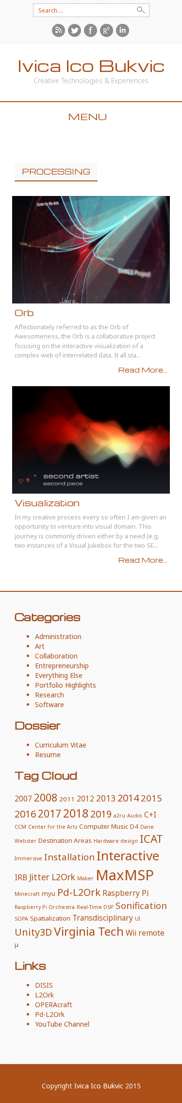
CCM (20, 826)
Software (49, 704)
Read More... (142, 369)
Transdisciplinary (102, 917)
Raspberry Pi (125, 893)
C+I (150, 814)
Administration (58, 636)
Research (49, 694)
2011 (67, 799)
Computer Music (103, 826)
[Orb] (91, 249)
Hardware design (116, 840)
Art (40, 646)
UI (137, 918)
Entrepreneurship (62, 665)
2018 (75, 813)
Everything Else (59, 675)
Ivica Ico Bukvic (91, 65)
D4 (134, 826)
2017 (49, 813)
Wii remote (145, 932)
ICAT (151, 838)
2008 (45, 797)
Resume (48, 754)
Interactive (128, 855)
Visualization (47, 503)
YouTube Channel (62, 1024)
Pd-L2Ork (78, 892)
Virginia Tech (89, 931)
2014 (128, 797)
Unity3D (33, 932)
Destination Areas (65, 840)
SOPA (21, 918)
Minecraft (27, 893)
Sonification (141, 905)
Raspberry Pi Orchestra (45, 907)
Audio (134, 815)
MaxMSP (125, 875)
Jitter (39, 877)
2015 (151, 798)
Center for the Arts (52, 826)
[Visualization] (91, 440)
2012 (85, 798)
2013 (106, 798)
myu (48, 893)
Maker (85, 878)
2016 (25, 813)
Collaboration (56, 655)
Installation (69, 857)
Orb (24, 312)
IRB (21, 877)
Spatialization (50, 918)
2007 (23, 798)
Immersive (28, 858)
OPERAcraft (53, 1004)
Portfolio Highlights (65, 685)
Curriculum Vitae (60, 744)
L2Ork (63, 877)
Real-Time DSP (95, 907)
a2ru (119, 815)
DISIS (44, 985)
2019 (101, 813)
